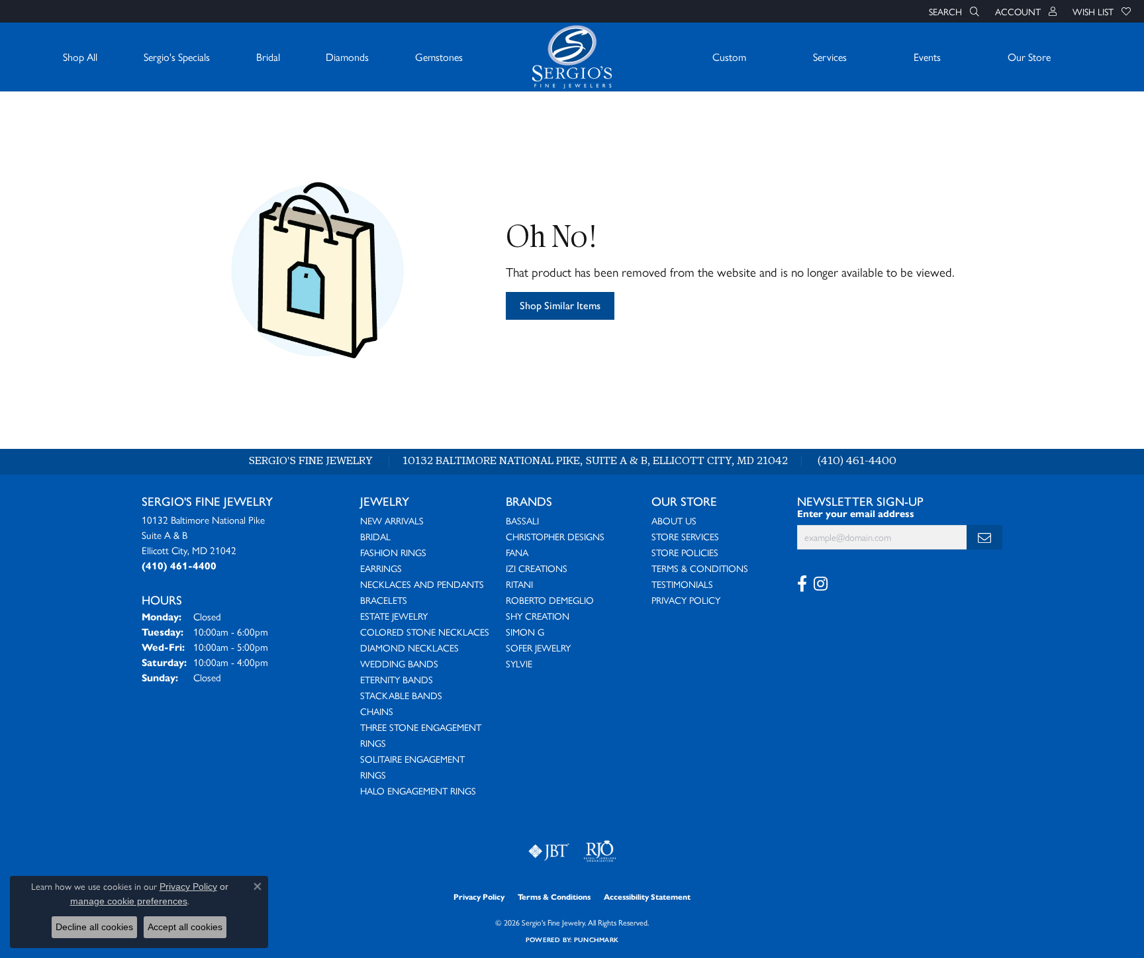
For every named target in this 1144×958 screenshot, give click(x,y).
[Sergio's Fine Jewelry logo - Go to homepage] (572, 57)
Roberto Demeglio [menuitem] (550, 599)
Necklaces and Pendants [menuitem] (422, 584)
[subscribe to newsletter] (984, 537)
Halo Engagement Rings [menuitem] (418, 790)
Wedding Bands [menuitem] (399, 663)
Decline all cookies (94, 927)
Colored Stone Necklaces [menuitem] (424, 631)
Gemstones (439, 56)
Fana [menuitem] (517, 552)
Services (830, 56)
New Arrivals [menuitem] (392, 520)
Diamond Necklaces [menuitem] (409, 647)
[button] (952, 11)
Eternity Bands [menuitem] (396, 679)
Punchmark (596, 939)
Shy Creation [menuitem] (537, 615)
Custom (729, 56)
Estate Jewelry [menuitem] (394, 615)
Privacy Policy (685, 599)
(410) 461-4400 (857, 461)
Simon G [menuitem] (525, 631)
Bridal (268, 56)
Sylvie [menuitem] (519, 663)
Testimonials (682, 584)
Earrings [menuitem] (381, 568)
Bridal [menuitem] (375, 536)
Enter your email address (855, 514)
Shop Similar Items (560, 305)
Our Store (1029, 56)
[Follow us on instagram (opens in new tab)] (821, 584)
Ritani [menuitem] (519, 584)
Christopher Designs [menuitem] (555, 536)
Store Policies (684, 552)
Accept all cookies (185, 927)
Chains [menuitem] (376, 711)
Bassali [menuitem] (522, 520)
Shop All (80, 56)
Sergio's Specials (177, 56)
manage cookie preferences (128, 901)
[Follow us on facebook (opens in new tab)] (802, 584)
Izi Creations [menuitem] (536, 568)
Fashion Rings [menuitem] (393, 552)
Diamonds (347, 56)
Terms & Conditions (699, 568)
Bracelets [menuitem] (383, 599)
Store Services (685, 536)
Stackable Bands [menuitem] (401, 695)
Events (927, 56)
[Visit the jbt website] (549, 851)
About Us (673, 520)
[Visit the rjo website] (599, 851)
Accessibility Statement (647, 897)
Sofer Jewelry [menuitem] (538, 647)
